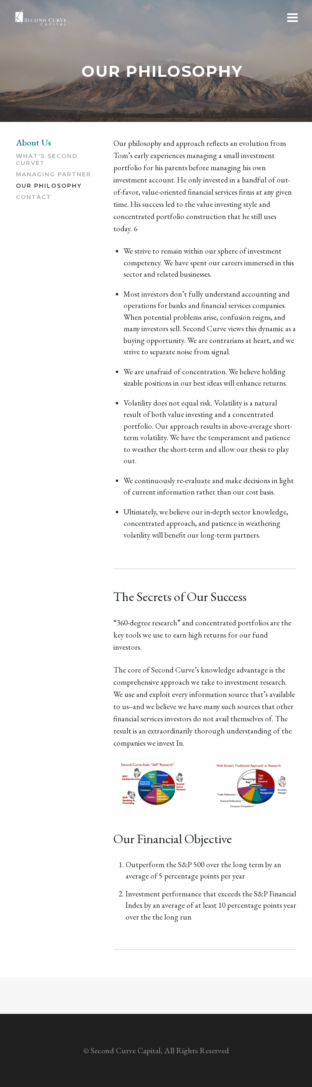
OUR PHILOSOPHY (49, 185)
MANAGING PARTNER (53, 174)
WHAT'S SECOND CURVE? (47, 160)
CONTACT (33, 197)
